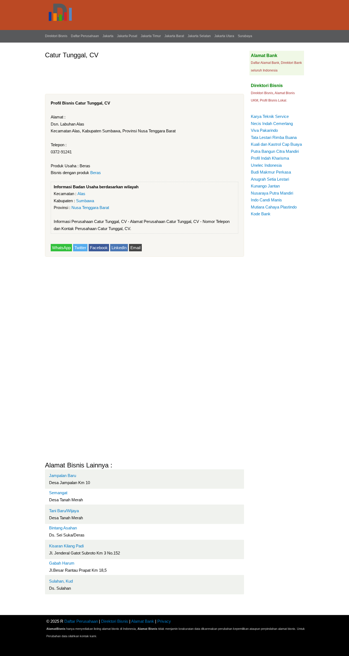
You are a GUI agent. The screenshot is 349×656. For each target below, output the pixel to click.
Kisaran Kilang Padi (66, 546)
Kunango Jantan (265, 186)
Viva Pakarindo (264, 130)
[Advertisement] (144, 74)
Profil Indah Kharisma (270, 158)
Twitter (80, 247)
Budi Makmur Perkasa (271, 172)
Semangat (58, 492)
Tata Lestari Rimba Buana (274, 137)
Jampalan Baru (62, 475)
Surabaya (245, 36)
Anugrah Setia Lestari (270, 179)
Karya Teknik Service (270, 116)
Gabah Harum (61, 563)
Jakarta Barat (174, 36)
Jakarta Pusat (127, 36)
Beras (95, 172)
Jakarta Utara (224, 36)
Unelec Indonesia (266, 165)
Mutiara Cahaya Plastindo (274, 207)
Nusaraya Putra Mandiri (272, 193)
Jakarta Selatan (199, 36)
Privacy (164, 621)
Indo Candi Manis (266, 200)
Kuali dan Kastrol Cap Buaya (276, 144)
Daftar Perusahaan (85, 36)
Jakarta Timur (151, 36)
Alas (81, 193)
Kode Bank (260, 213)
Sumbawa (85, 200)
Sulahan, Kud (61, 581)
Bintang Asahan (63, 528)
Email (135, 247)
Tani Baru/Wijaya (64, 510)
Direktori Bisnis (56, 36)
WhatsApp (61, 247)
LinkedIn (119, 247)
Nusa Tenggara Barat (90, 207)
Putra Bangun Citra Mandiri (275, 151)
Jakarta (108, 36)
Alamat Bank (142, 621)
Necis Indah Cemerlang (272, 123)
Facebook (99, 247)
